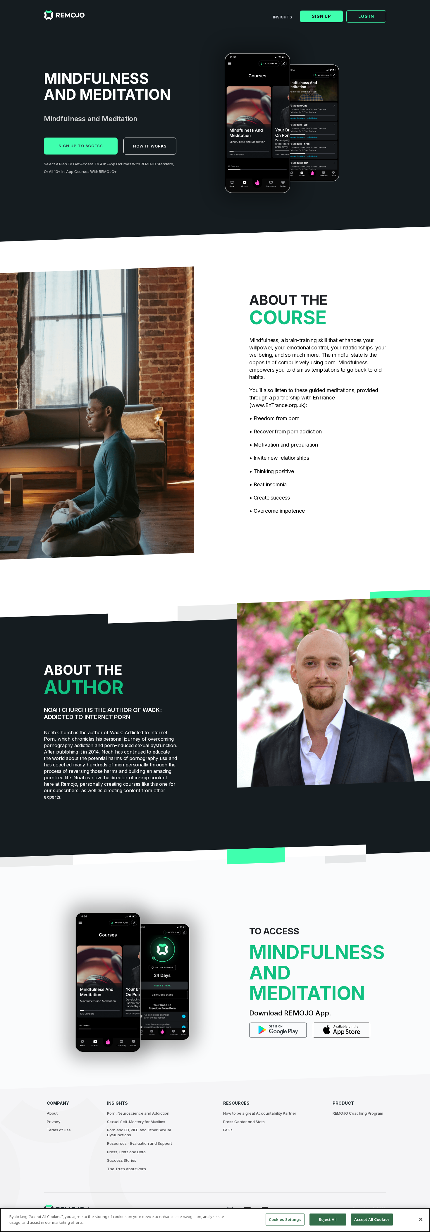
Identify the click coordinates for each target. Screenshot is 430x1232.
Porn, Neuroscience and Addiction (138, 1113)
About (52, 1113)
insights (282, 17)
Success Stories (121, 1160)
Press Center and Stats (244, 1121)
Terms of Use (59, 1130)
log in (366, 16)
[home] (64, 15)
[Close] (420, 1219)
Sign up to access (81, 145)
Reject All (328, 1219)
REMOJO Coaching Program (358, 1113)
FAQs (228, 1130)
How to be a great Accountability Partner (259, 1113)
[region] (215, 1220)
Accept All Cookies (372, 1219)
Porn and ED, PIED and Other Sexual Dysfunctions (139, 1132)
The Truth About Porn (126, 1168)
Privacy (53, 1121)
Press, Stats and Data (126, 1151)
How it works (150, 146)
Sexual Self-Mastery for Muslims (136, 1121)
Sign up (321, 16)
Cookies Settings (285, 1219)
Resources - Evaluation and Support (139, 1143)
